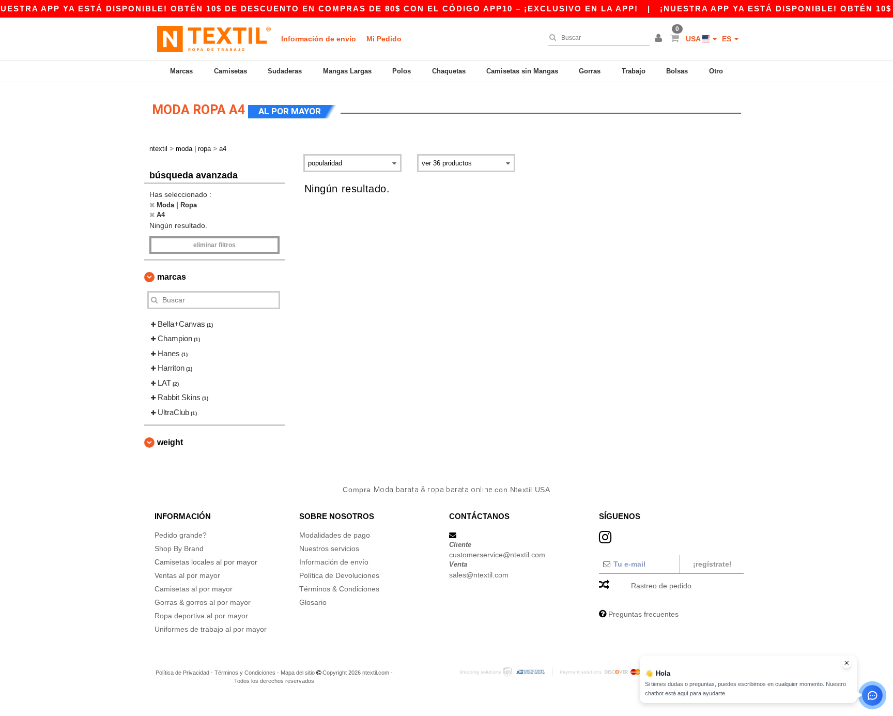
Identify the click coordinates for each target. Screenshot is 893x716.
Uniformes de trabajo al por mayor (211, 629)
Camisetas (230, 71)
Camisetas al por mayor (194, 589)
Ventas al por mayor (187, 575)
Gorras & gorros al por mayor (203, 602)
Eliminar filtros (214, 245)
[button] (660, 39)
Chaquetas (449, 71)
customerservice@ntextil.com (497, 555)
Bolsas (677, 71)
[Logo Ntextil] (214, 38)
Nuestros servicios (329, 548)
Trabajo (633, 71)
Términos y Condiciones (244, 672)
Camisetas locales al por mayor (206, 562)
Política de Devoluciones (339, 575)
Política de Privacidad (182, 672)
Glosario (313, 602)
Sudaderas (285, 71)
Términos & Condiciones (339, 589)
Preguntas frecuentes (643, 614)
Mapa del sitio (298, 672)
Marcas (181, 71)
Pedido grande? (181, 535)
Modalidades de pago (334, 535)
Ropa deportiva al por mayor (201, 616)
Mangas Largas (347, 71)
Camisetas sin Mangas (522, 71)
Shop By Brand (179, 548)
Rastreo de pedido (661, 586)
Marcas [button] (171, 276)
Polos (401, 71)
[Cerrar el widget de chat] (846, 663)
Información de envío (318, 39)
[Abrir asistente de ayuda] (872, 695)
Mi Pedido (384, 39)
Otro (716, 71)
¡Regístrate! (712, 564)
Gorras (590, 71)
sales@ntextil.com (479, 575)
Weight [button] (170, 442)
